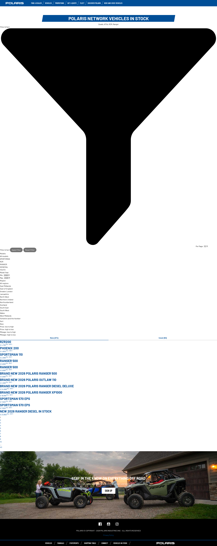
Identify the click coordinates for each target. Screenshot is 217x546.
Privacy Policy (108, 535)
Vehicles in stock (120, 543)
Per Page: (200, 246)
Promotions (59, 3)
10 (1, 442)
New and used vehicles (113, 3)
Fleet (82, 3)
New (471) (54, 338)
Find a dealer (36, 3)
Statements (74, 543)
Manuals (60, 543)
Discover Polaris (94, 3)
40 (1, 447)
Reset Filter (30, 250)
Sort (1, 321)
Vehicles (48, 3)
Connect (104, 543)
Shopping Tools (90, 543)
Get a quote (72, 3)
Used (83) (163, 338)
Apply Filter (16, 250)
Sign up (108, 490)
